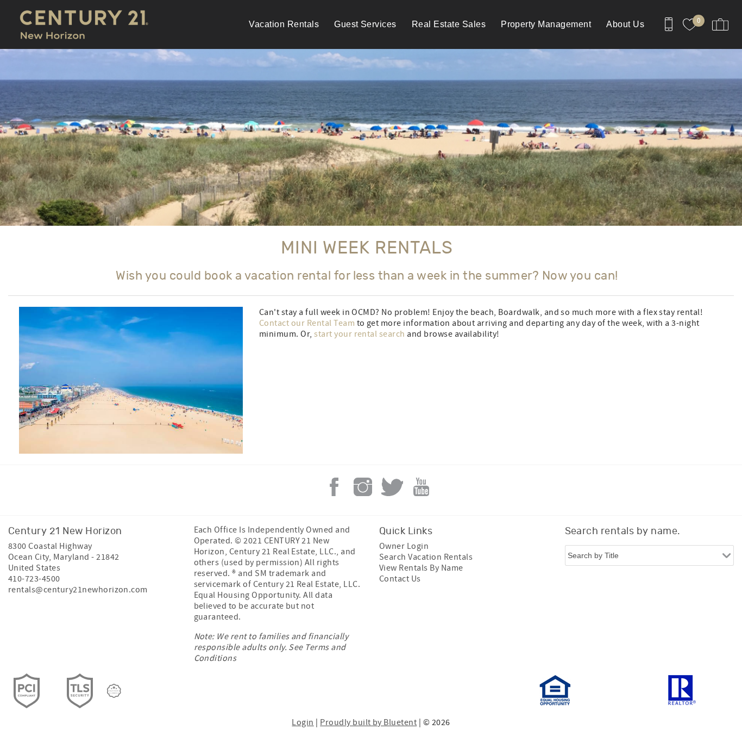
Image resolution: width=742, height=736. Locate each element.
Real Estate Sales (449, 24)
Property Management (546, 24)
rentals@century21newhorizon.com (78, 589)
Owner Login (404, 546)
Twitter (392, 487)
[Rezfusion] (114, 690)
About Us (625, 24)
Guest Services (365, 24)
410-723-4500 (34, 578)
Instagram (363, 487)
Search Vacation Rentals (426, 557)
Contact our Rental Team (307, 323)
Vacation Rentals (284, 24)
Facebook (334, 487)
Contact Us (400, 578)
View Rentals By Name (421, 567)
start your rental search (359, 334)
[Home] (83, 24)
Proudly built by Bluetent (368, 722)
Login (302, 722)
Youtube (421, 487)
